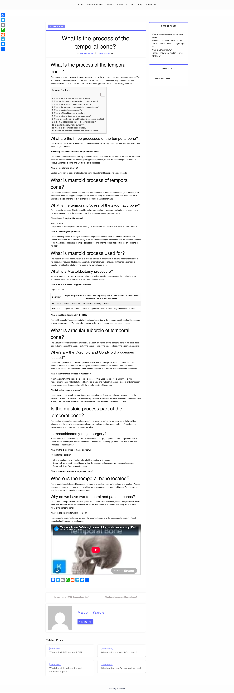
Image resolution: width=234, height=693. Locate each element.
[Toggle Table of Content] (101, 95)
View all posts (85, 622)
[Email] (2, 24)
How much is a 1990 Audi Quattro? (167, 40)
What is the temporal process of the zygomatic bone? (76, 107)
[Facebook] (2, 15)
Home (81, 4)
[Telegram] (2, 39)
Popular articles (95, 4)
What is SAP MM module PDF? (65, 652)
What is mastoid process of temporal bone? (72, 104)
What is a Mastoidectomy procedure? (70, 113)
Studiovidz (122, 688)
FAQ (133, 4)
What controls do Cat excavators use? (121, 668)
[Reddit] (2, 34)
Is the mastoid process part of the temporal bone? (75, 121)
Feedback (151, 4)
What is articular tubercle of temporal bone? (72, 116)
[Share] (2, 49)
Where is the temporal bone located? (70, 127)
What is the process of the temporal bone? (72, 98)
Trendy (110, 4)
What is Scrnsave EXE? (162, 49)
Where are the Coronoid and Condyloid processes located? (79, 119)
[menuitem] (81, 4)
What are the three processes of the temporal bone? (76, 101)
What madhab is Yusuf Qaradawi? (119, 652)
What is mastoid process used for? (68, 110)
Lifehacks (122, 4)
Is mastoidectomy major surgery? (69, 125)
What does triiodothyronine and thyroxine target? (65, 669)
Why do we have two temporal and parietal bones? (76, 130)
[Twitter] (2, 20)
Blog (140, 4)
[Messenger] (2, 44)
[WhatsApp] (2, 29)
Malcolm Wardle (86, 53)
